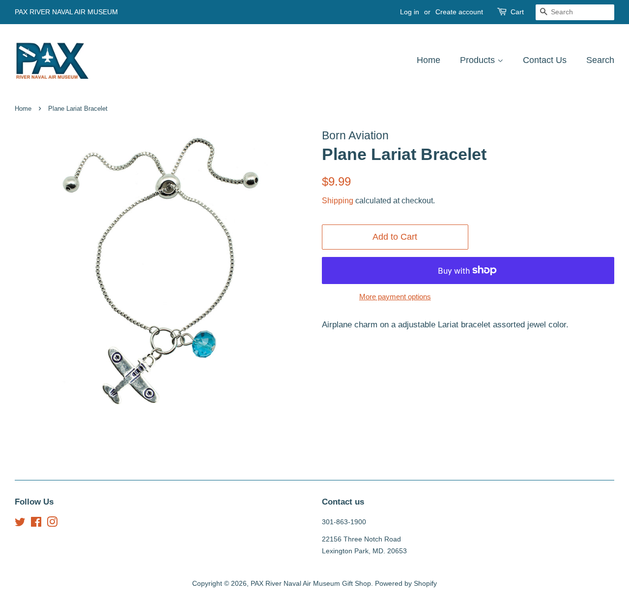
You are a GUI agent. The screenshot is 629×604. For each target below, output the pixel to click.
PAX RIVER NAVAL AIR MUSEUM (66, 12)
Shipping (337, 200)
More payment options (395, 296)
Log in (409, 12)
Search (600, 60)
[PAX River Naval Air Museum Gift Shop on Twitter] (20, 524)
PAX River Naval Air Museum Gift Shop (311, 583)
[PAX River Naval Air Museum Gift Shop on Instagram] (52, 524)
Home (428, 60)
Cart (517, 12)
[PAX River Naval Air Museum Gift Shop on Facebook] (36, 524)
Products (478, 60)
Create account (459, 12)
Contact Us (545, 60)
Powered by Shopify (406, 583)
